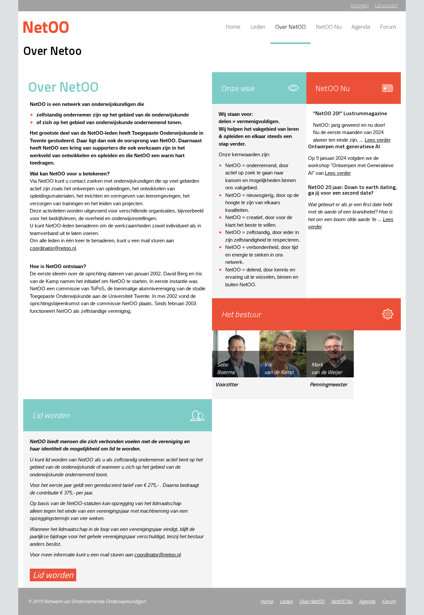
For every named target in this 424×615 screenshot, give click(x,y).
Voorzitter (226, 384)
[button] (53, 575)
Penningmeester (328, 384)
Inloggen (359, 5)
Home (233, 26)
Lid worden (386, 5)
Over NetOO (290, 26)
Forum (388, 26)
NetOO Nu (329, 26)
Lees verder (378, 140)
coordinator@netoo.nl (53, 248)
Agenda (360, 26)
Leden (257, 26)
